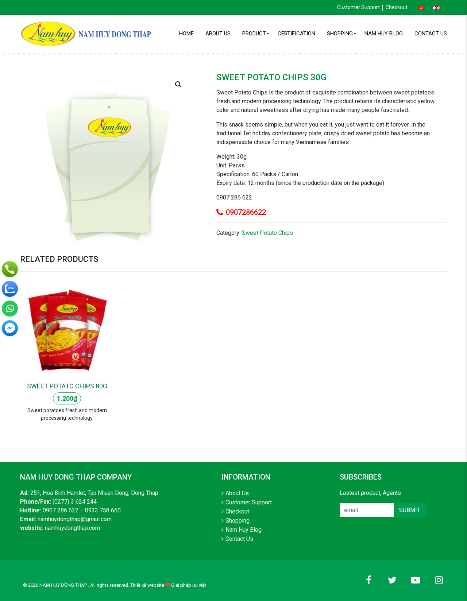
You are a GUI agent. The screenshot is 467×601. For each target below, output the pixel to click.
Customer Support (358, 7)
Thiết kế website (147, 585)
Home (186, 33)
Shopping (340, 33)
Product (254, 33)
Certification (296, 33)
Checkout (397, 7)
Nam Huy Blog (383, 33)
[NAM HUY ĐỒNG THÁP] (87, 33)
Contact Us (430, 33)
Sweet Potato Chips (267, 232)
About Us (218, 33)
